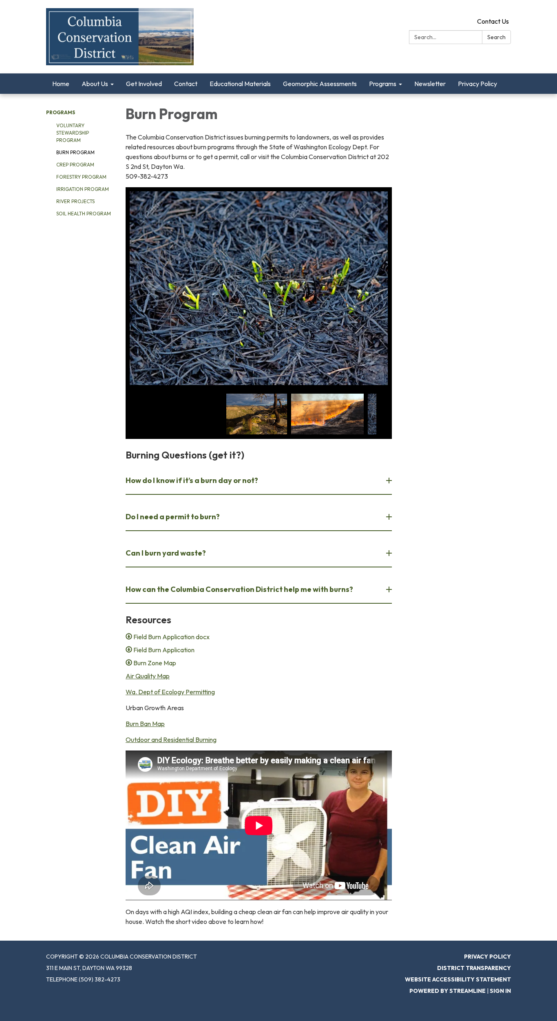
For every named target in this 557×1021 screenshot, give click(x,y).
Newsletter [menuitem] (430, 84)
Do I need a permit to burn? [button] (173, 516)
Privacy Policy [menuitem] (477, 84)
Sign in (500, 990)
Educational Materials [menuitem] (240, 84)
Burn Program (75, 152)
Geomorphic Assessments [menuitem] (320, 84)
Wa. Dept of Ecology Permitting (170, 692)
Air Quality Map (148, 676)
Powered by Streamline (447, 990)
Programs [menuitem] (382, 84)
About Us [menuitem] (95, 84)
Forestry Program (81, 177)
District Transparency (474, 968)
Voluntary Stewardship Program (72, 132)
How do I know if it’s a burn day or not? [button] (192, 480)
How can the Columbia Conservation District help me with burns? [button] (239, 589)
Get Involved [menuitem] (144, 84)
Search (496, 37)
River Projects (75, 201)
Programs (60, 112)
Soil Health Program (83, 213)
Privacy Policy (487, 956)
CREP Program (75, 165)
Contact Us (493, 21)
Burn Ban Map (145, 724)
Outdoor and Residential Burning (171, 739)
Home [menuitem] (60, 84)
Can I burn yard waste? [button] (166, 553)
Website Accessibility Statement (458, 979)
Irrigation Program (82, 189)
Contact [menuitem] (185, 84)
